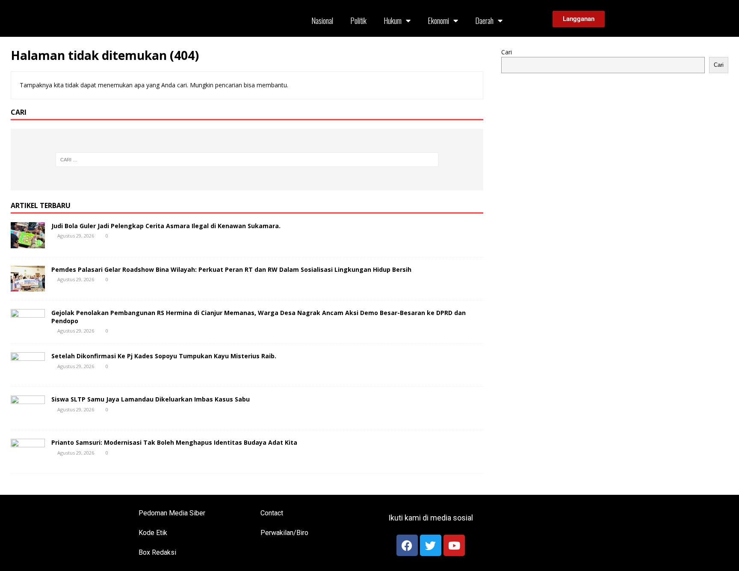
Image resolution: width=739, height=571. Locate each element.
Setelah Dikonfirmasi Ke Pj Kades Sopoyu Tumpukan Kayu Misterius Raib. (163, 356)
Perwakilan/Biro (284, 533)
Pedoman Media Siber (172, 513)
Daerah (484, 20)
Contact (271, 513)
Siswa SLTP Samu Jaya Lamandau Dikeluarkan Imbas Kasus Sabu (150, 399)
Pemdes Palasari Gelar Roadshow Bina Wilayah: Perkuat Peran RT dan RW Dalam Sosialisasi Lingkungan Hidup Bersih (231, 269)
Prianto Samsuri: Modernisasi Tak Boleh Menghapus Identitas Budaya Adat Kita (174, 442)
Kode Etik (153, 533)
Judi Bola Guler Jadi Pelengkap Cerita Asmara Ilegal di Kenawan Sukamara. (166, 226)
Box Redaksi (157, 552)
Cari (506, 52)
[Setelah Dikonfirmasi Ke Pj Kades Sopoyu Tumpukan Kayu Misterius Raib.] (28, 373)
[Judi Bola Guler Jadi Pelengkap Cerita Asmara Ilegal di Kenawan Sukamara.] (28, 243)
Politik (358, 20)
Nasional (322, 20)
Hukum (393, 20)
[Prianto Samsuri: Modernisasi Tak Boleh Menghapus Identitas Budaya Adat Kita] (28, 459)
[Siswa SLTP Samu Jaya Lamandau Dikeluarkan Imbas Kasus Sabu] (28, 416)
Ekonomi (438, 20)
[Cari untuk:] (246, 159)
